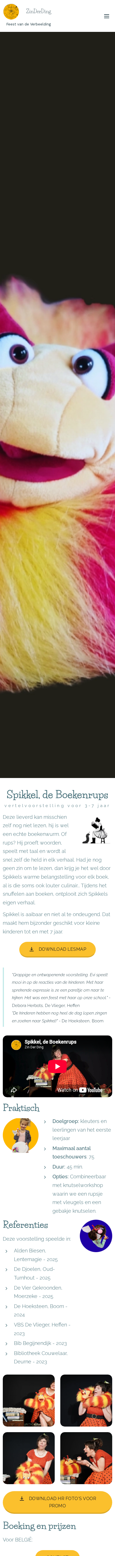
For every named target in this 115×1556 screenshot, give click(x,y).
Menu (106, 16)
